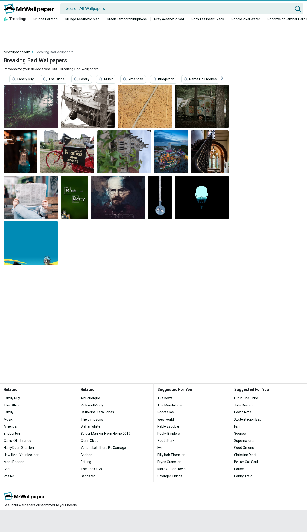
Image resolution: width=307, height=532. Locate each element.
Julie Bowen (243, 405)
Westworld (165, 419)
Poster (9, 476)
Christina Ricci (245, 455)
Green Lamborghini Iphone (127, 19)
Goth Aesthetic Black (207, 19)
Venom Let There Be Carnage (103, 448)
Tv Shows (165, 398)
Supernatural (244, 441)
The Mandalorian (170, 405)
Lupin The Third (246, 398)
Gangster (88, 476)
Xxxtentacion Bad (247, 419)
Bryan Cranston (169, 462)
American (135, 79)
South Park (165, 441)
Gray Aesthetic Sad (169, 19)
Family (84, 79)
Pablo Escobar (168, 426)
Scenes (240, 433)
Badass (86, 455)
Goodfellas (165, 412)
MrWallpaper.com (17, 52)
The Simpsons (92, 419)
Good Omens (244, 448)
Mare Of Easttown (171, 469)
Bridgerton (166, 79)
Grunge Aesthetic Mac (82, 19)
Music (108, 79)
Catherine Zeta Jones (97, 412)
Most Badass (14, 462)
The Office (56, 79)
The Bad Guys (91, 469)
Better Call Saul (246, 462)
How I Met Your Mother (21, 455)
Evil (159, 448)
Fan (237, 426)
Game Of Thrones (203, 79)
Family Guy (25, 79)
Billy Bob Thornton (171, 455)
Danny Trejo (243, 476)
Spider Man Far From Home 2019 (105, 433)
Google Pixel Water (245, 19)
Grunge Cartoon (45, 19)
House (239, 469)
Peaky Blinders (168, 433)
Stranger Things (170, 476)
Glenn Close (90, 441)
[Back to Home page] (31, 8)
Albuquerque (90, 398)
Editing (86, 462)
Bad (7, 469)
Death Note (243, 412)
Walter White (90, 426)
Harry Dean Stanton (19, 448)
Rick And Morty (92, 405)
